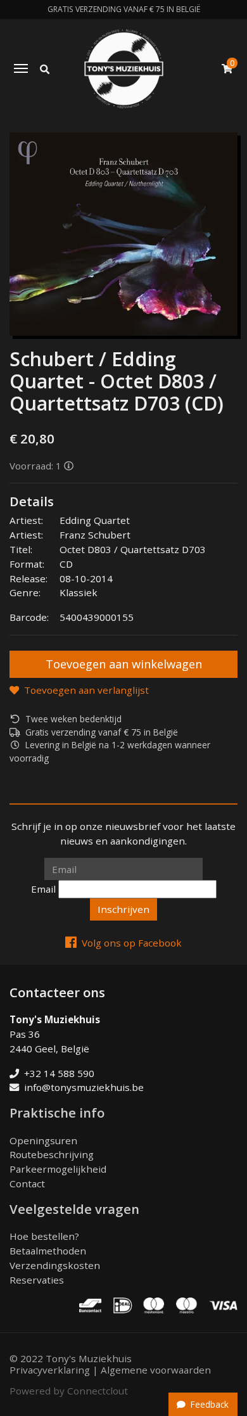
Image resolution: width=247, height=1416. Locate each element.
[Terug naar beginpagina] (123, 68)
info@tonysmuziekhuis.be (84, 1087)
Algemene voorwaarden (156, 1369)
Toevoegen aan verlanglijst (86, 690)
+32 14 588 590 (59, 1073)
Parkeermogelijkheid (58, 1169)
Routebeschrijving (52, 1154)
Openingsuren (43, 1140)
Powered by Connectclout (69, 1390)
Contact (27, 1183)
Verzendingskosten (55, 1265)
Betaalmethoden (48, 1250)
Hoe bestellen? (44, 1236)
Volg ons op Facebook (132, 942)
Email (43, 889)
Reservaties (37, 1279)
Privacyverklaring (50, 1369)
